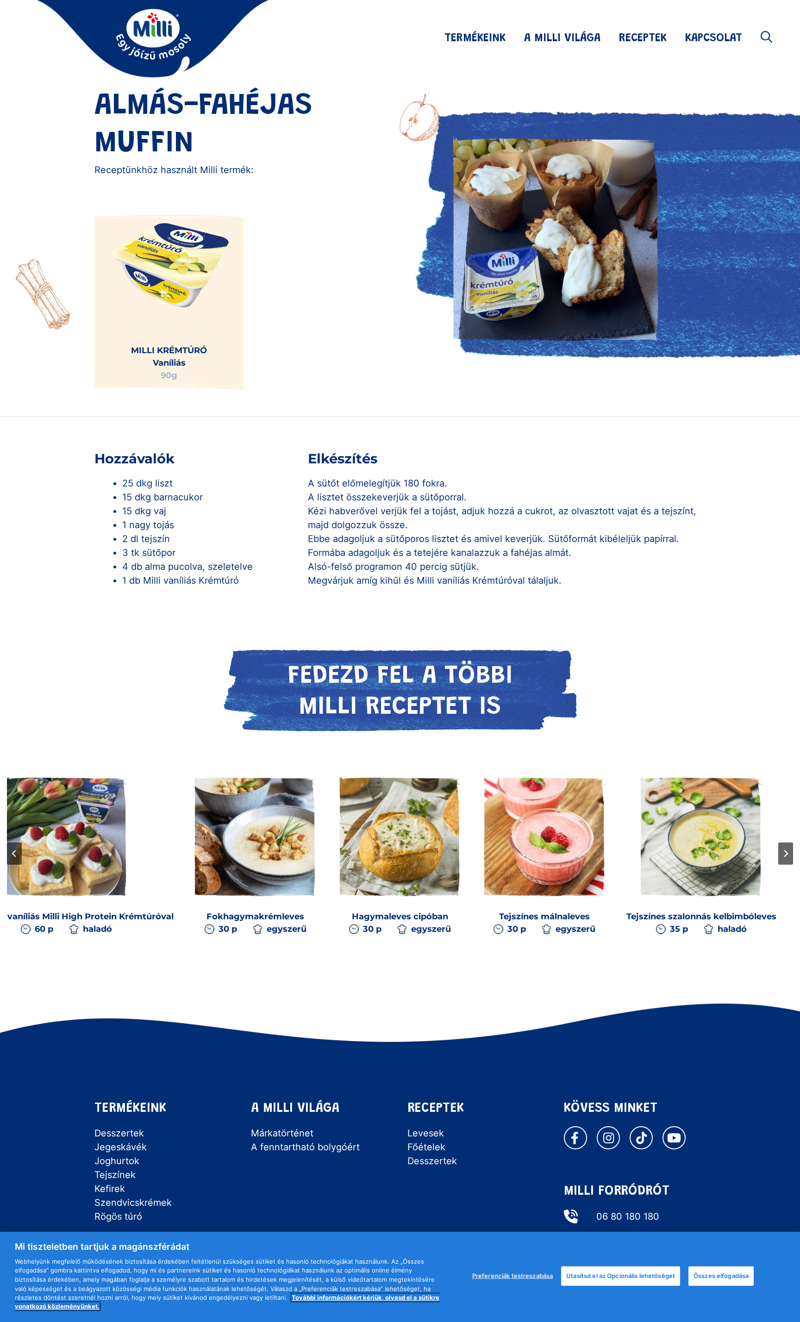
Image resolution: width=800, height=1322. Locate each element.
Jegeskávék (120, 1147)
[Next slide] (785, 853)
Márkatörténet (282, 1133)
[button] (766, 39)
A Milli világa (562, 38)
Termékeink (475, 38)
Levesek (425, 1133)
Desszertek (119, 1133)
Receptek (643, 38)
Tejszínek (115, 1174)
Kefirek (109, 1188)
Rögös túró (118, 1216)
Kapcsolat (713, 38)
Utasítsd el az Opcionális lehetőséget (620, 1275)
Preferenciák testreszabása (512, 1275)
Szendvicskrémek (133, 1202)
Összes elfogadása (721, 1275)
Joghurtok (116, 1160)
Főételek (426, 1147)
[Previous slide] (14, 853)
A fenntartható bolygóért (305, 1147)
